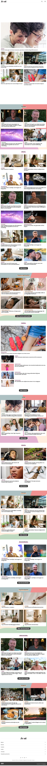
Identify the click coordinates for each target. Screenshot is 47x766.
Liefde (2, 749)
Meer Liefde (23, 438)
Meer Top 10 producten (23, 628)
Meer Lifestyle (23, 535)
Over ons (17, 760)
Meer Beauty (23, 486)
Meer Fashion (23, 390)
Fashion (2, 747)
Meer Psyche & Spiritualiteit (23, 316)
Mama (2, 742)
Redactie (13, 760)
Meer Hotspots (23, 727)
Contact (33, 760)
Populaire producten (5, 754)
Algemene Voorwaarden (27, 760)
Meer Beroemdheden (23, 582)
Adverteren (21, 760)
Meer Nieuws (23, 268)
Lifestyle (2, 751)
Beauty (2, 744)
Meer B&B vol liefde (23, 678)
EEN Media (44, 763)
